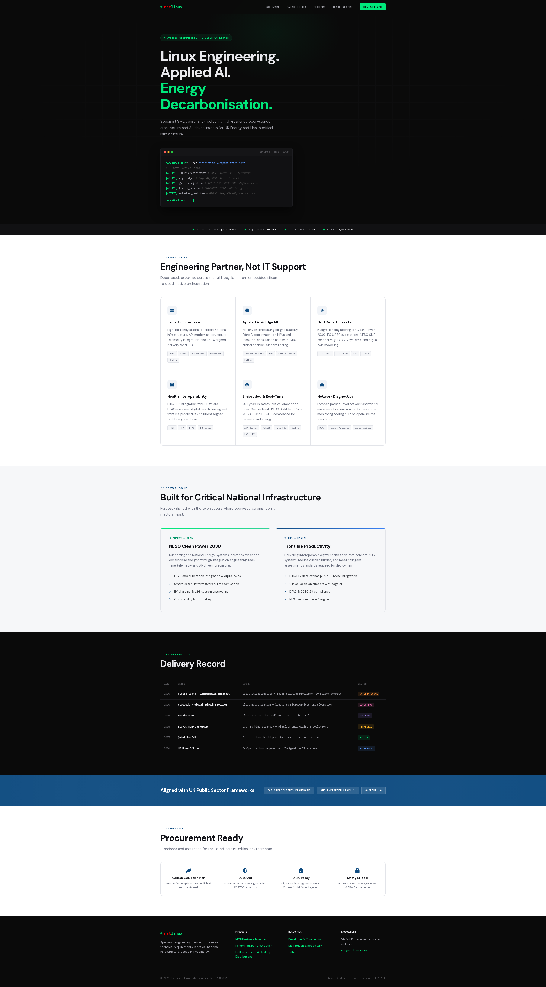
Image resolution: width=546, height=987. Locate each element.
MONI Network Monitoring (252, 939)
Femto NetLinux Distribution (253, 946)
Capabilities (297, 7)
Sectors (319, 7)
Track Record (343, 7)
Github (293, 952)
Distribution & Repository (305, 946)
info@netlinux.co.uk (354, 950)
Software (273, 7)
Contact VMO (372, 7)
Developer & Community (304, 939)
